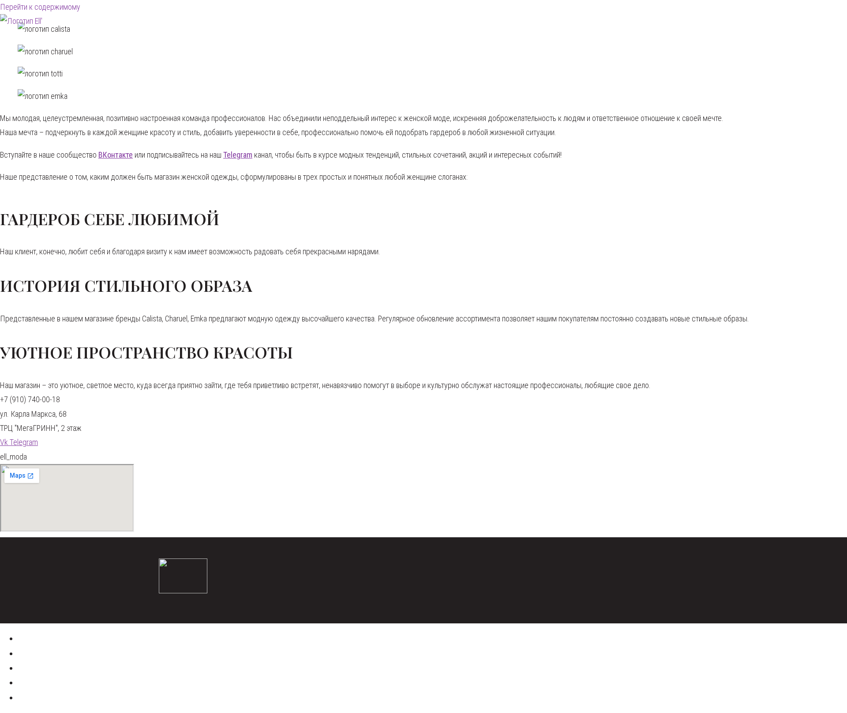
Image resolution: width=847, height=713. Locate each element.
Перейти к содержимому (40, 6)
